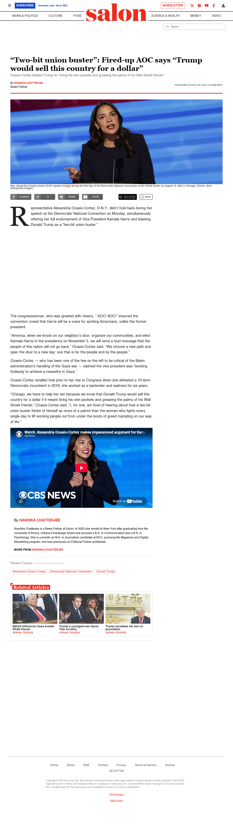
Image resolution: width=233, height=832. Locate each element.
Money (195, 16)
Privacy (121, 765)
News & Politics (25, 16)
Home (54, 765)
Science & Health (165, 16)
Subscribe (25, 5)
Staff (86, 765)
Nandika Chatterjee (28, 83)
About (70, 765)
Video (216, 16)
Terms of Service (145, 765)
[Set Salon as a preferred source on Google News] (128, 197)
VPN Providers (116, 795)
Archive (170, 765)
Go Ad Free (116, 771)
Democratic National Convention (71, 571)
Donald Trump (105, 571)
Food (77, 16)
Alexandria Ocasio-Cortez (29, 571)
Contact (103, 765)
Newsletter (173, 5)
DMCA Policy (116, 801)
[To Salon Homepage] (116, 12)
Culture (56, 16)
